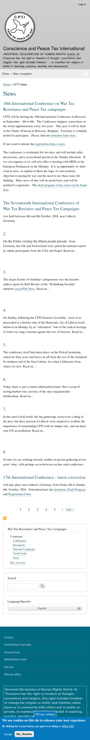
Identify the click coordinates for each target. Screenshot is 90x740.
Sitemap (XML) (12, 674)
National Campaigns (24, 549)
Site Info (8, 667)
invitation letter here (63, 135)
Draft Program (76, 489)
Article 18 (73, 54)
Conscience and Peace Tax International (44, 48)
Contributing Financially (17, 644)
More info (68, 726)
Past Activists (17, 562)
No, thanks (24, 734)
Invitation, (60, 489)
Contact (8, 637)
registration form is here (50, 144)
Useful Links (20, 553)
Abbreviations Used (15, 659)
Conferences (19, 540)
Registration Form (19, 494)
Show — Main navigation (17, 74)
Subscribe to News (4, 519)
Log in (82, 4)
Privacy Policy (12, 652)
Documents (19, 545)
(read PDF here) (25, 288)
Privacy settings (45, 714)
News (16, 557)
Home (6, 84)
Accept (8, 734)
